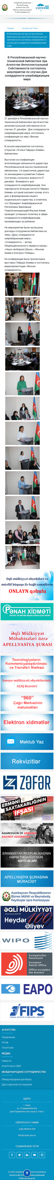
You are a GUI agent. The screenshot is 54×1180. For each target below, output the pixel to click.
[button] (27, 1173)
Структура (7, 1047)
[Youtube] (35, 1155)
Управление (8, 1037)
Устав (5, 1042)
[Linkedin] (27, 1155)
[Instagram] (42, 1155)
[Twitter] (19, 1155)
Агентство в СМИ (11, 1066)
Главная (10, 28)
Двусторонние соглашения (17, 1084)
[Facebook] (12, 1155)
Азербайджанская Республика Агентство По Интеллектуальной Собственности (22, 7)
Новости (6, 1060)
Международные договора (17, 1079)
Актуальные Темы (30, 28)
